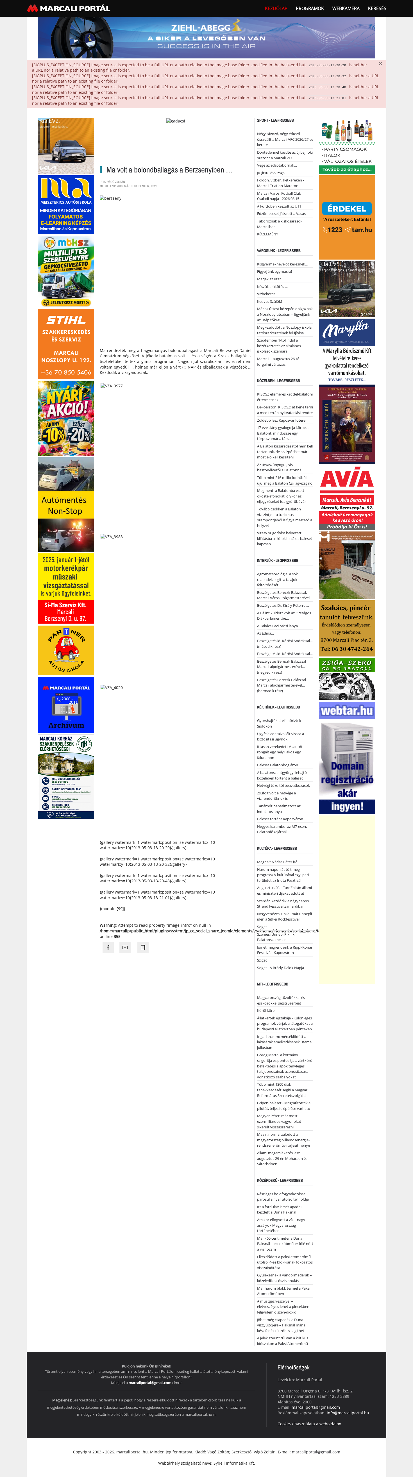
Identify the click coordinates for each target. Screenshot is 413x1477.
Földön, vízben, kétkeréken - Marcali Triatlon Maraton (280, 183)
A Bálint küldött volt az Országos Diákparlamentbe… (284, 615)
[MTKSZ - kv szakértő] (66, 271)
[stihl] (66, 343)
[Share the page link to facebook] (108, 947)
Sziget (262, 926)
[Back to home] (69, 8)
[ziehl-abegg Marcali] (206, 37)
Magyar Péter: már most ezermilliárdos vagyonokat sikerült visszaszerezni (279, 1121)
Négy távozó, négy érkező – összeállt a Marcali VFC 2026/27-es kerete (285, 139)
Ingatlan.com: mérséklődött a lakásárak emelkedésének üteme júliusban (284, 1042)
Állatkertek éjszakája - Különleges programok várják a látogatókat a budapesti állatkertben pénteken (285, 1023)
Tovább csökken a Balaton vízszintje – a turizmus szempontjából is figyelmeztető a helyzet (284, 517)
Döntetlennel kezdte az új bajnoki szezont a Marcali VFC (285, 155)
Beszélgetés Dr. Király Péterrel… (283, 605)
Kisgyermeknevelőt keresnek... (282, 264)
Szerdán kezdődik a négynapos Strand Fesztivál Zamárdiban (283, 903)
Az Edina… (265, 633)
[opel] (66, 588)
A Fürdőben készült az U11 (279, 206)
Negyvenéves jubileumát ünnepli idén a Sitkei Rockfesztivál (284, 916)
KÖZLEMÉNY (267, 234)
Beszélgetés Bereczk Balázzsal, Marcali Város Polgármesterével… (284, 595)
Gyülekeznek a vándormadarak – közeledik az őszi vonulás (284, 1278)
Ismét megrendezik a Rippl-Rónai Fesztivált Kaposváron (284, 950)
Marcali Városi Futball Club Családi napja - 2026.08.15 (279, 196)
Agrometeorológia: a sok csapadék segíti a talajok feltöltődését (277, 579)
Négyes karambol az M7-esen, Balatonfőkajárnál (282, 829)
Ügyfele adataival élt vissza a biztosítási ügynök (280, 736)
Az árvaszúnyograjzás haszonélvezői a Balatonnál (279, 467)
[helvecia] (347, 628)
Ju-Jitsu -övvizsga (271, 172)
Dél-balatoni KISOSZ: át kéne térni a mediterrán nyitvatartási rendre (285, 410)
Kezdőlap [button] (276, 8)
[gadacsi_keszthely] (66, 145)
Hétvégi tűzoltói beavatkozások (283, 785)
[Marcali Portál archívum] (66, 704)
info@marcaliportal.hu (348, 1412)
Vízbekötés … (268, 293)
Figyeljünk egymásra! (274, 271)
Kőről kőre (265, 1010)
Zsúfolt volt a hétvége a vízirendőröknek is (276, 795)
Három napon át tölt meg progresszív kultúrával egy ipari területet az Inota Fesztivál (283, 875)
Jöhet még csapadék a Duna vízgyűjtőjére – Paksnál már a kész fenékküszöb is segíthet (281, 1325)
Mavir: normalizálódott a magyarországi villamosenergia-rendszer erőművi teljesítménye (283, 1140)
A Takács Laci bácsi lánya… (279, 625)
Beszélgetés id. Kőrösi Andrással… (285, 653)
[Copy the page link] (143, 947)
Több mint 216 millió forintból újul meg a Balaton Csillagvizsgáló (284, 480)
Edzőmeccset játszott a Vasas (281, 213)
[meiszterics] (66, 204)
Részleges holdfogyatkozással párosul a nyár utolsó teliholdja (283, 1196)
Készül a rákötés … (272, 286)
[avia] (347, 497)
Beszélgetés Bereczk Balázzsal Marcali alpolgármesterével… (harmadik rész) (281, 685)
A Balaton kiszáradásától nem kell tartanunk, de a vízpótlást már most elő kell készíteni (285, 452)
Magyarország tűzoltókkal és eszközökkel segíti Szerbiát (281, 1000)
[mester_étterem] (347, 145)
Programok (310, 8)
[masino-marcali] (66, 418)
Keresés (377, 8)
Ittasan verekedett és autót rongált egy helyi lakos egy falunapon (280, 752)
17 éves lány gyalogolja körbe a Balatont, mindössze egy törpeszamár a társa (282, 433)
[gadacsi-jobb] (347, 288)
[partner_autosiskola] (66, 650)
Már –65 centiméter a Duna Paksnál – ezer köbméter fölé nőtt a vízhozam (285, 1244)
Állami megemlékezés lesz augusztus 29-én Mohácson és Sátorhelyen (282, 1158)
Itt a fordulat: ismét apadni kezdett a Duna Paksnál (279, 1209)
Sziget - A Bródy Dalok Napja (280, 967)
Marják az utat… (270, 278)
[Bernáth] (347, 424)
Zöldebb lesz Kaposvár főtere (281, 420)
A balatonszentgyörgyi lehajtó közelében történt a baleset (282, 775)
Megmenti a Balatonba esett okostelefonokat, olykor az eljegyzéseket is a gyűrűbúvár (281, 496)
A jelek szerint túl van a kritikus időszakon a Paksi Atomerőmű (282, 1340)
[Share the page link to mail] (125, 947)
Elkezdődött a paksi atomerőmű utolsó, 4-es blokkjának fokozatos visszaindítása (285, 1262)
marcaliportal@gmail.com (150, 1382)
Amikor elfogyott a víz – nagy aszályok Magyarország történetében (281, 1225)
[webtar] (347, 757)
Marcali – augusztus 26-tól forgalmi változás (278, 361)
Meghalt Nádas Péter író (277, 861)
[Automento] (66, 504)
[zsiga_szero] (347, 678)
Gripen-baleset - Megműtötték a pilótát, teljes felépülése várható (283, 1105)
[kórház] (66, 776)
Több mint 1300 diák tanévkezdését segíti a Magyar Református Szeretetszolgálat (282, 1090)
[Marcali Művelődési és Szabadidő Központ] (347, 564)
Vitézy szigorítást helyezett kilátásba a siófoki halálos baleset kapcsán (284, 538)
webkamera (346, 8)
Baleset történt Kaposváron (280, 818)
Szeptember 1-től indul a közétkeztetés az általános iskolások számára (279, 346)
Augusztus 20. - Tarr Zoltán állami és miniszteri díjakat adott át (284, 890)
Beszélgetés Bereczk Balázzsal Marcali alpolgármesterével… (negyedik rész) (281, 667)
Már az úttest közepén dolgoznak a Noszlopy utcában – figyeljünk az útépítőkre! (285, 314)
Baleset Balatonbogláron (277, 764)
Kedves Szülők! (269, 301)
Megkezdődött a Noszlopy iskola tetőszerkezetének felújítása (284, 330)
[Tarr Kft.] (347, 217)
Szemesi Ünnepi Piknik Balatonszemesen (275, 937)
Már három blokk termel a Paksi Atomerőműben (283, 1291)
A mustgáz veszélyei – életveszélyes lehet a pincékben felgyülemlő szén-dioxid (283, 1307)
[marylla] (347, 350)
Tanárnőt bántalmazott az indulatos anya (279, 808)
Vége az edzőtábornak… (277, 165)
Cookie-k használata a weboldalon (309, 1423)
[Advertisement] (347, 899)
